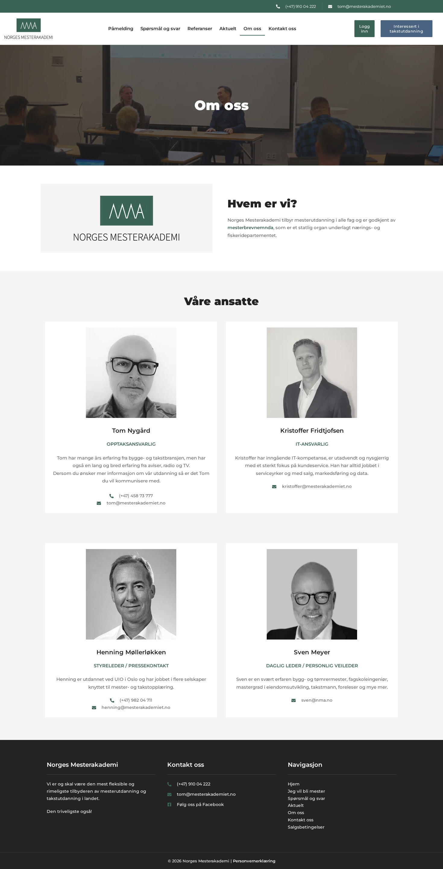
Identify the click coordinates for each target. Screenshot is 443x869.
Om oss (252, 28)
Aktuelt (227, 28)
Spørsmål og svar (160, 28)
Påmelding (120, 28)
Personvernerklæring (254, 860)
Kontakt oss (282, 28)
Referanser (199, 28)
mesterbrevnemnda (250, 227)
